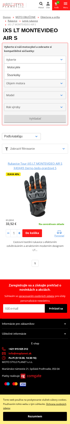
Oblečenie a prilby (50, 17)
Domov (7, 17)
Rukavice (12, 20)
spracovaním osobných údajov (36, 296)
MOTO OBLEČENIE (26, 17)
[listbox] (35, 71)
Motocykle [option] (13, 67)
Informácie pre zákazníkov (18, 323)
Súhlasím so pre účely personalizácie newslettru (35, 298)
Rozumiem (35, 416)
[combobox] (35, 60)
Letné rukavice (30, 20)
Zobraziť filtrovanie (22, 148)
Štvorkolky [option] (13, 75)
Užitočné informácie (14, 333)
